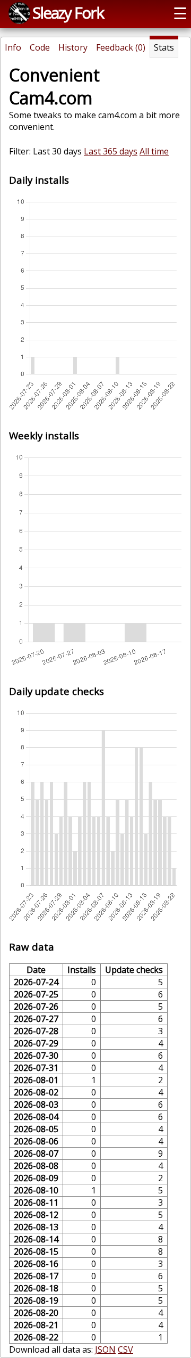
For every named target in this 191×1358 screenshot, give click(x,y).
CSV (125, 1349)
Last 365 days (110, 151)
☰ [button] (180, 13)
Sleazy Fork (67, 12)
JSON (105, 1349)
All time (154, 151)
